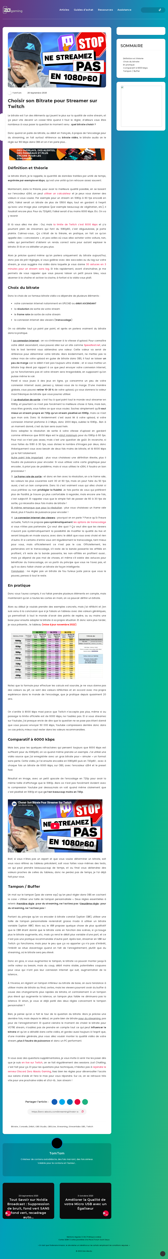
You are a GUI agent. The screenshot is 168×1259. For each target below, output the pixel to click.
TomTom (57, 1153)
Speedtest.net (92, 345)
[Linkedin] (151, 10)
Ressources (105, 9)
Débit (31, 1126)
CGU (84, 1237)
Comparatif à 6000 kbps (135, 67)
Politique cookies (94, 1237)
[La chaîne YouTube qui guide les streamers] (63, 1169)
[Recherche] (135, 10)
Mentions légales (74, 1237)
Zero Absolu (87, 1251)
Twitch (89, 1126)
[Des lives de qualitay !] (57, 1169)
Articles (64, 9)
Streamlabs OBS (77, 1126)
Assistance (124, 9)
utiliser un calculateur (57, 193)
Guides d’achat (83, 9)
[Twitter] (146, 10)
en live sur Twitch (32, 1062)
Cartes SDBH (64, 1240)
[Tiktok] (160, 10)
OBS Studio (41, 1126)
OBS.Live (52, 1126)
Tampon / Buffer (131, 71)
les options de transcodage (90, 522)
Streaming (62, 1126)
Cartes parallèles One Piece (81, 1240)
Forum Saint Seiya (101, 1240)
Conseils (23, 1126)
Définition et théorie (133, 58)
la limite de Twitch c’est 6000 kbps (75, 224)
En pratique (129, 64)
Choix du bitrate (131, 61)
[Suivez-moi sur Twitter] (51, 1169)
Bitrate (14, 1126)
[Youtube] (155, 10)
